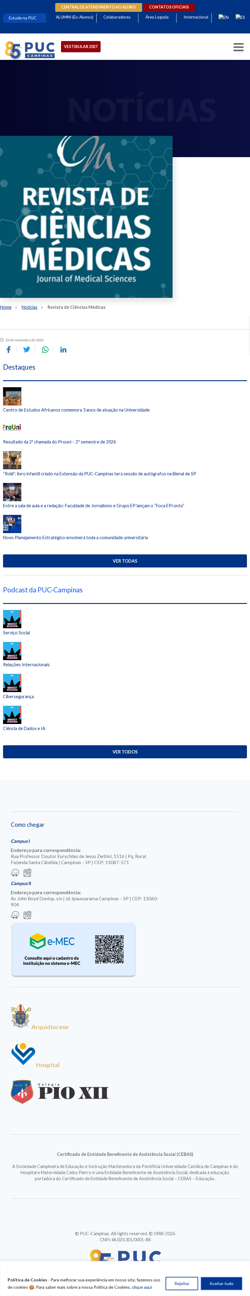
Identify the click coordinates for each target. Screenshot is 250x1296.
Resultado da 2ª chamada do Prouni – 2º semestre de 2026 (59, 441)
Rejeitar (181, 1283)
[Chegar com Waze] (15, 873)
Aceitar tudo (221, 1283)
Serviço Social (16, 632)
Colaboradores (116, 17)
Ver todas (125, 561)
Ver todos (125, 751)
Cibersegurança (18, 696)
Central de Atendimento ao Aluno (98, 7)
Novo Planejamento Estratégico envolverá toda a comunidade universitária (75, 537)
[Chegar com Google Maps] (27, 873)
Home (6, 307)
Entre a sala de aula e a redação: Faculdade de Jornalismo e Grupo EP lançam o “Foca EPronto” (93, 505)
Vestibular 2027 (81, 46)
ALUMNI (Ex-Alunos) (74, 17)
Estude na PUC (22, 18)
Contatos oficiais (169, 7)
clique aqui (142, 1287)
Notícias (30, 307)
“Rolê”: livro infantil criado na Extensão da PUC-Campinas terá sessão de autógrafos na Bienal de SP (99, 473)
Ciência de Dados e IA (24, 728)
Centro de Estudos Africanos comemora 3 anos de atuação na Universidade (76, 409)
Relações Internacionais (26, 664)
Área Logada (157, 17)
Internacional (196, 17)
